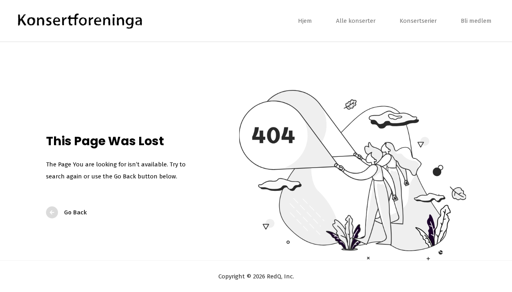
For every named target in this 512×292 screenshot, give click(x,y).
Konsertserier (418, 20)
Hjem (305, 20)
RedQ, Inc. (279, 276)
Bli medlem (476, 20)
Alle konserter (356, 20)
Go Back (75, 212)
